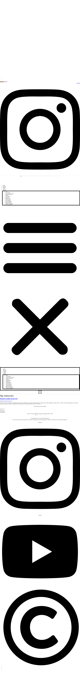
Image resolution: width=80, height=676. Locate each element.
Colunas (4, 190)
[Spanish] (3, 82)
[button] (40, 286)
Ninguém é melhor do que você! (9, 398)
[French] (5, 82)
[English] (2, 82)
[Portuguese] (0, 82)
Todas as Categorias (8, 204)
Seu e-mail (2, 410)
